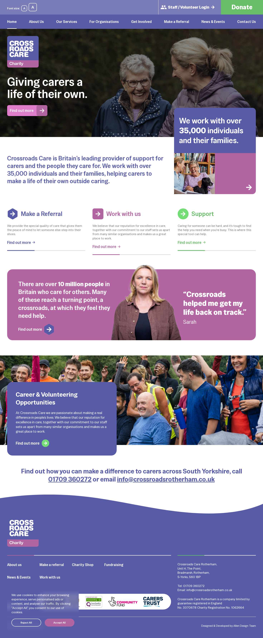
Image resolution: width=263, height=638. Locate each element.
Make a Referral (176, 21)
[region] (43, 610)
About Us (36, 21)
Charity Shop (82, 564)
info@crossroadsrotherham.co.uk (166, 479)
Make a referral (52, 564)
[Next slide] (235, 173)
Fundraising (113, 564)
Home (12, 21)
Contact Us (246, 21)
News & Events (213, 21)
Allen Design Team (244, 626)
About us (14, 564)
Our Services (66, 21)
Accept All (59, 622)
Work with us (50, 577)
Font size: (13, 8)
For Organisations (104, 21)
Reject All (26, 622)
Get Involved (141, 21)
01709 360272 (69, 479)
